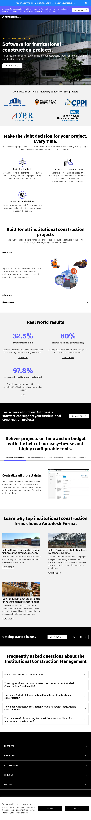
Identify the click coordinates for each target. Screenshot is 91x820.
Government (8, 302)
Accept (76, 808)
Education (7, 295)
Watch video (54, 573)
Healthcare (7, 252)
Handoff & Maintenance (76, 457)
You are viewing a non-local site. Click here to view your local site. (45, 3)
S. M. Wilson (68, 357)
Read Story (8, 618)
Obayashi (23, 357)
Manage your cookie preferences (17, 812)
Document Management (14, 457)
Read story (8, 567)
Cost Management (56, 457)
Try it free (77, 637)
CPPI (23, 394)
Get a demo (10, 65)
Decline (50, 808)
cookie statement (17, 810)
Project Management (36, 457)
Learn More (79, 10)
